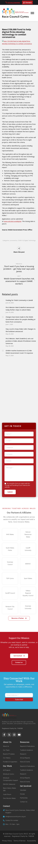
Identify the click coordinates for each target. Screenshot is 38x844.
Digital (26, 240)
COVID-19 (21, 240)
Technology (32, 240)
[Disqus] (19, 390)
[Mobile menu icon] (32, 13)
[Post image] (3, 300)
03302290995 (14, 2)
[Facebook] (4, 734)
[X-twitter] (9, 734)
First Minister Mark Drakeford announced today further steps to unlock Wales (20, 308)
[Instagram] (14, 734)
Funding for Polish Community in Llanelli (19, 300)
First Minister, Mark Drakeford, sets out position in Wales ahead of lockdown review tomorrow (21, 340)
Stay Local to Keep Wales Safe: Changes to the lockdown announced (20, 330)
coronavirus (13, 240)
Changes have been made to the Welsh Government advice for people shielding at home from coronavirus (20, 319)
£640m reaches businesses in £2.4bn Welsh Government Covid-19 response (19, 351)
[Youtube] (19, 734)
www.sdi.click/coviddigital (12, 221)
